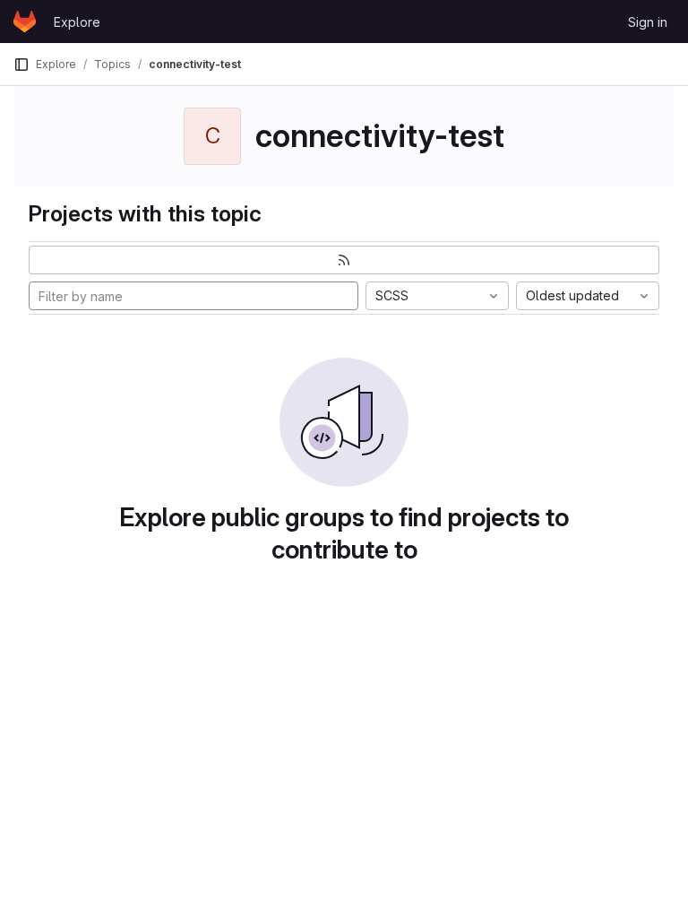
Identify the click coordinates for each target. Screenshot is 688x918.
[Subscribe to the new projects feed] (344, 260)
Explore (77, 22)
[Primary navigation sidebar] (21, 64)
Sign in (647, 22)
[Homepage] (24, 21)
